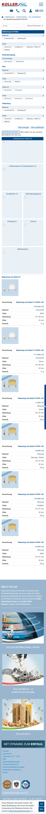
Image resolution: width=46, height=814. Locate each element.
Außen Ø (5, 87)
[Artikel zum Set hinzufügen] (41, 298)
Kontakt (6, 751)
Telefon (18, 12)
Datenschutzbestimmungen (19, 811)
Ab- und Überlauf (35, 17)
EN (41, 10)
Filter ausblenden (37, 128)
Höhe (4, 96)
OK (41, 804)
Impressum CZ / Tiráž (11, 756)
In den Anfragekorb (9, 132)
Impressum (7, 754)
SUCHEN (24, 12)
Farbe (4, 44)
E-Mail (12, 12)
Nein (41, 809)
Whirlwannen (10, 17)
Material (5, 36)
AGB (4, 759)
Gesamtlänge (7, 59)
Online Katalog (22, 17)
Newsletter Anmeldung (11, 770)
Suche (5, 772)
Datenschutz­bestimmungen (13, 767)
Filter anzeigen (23, 128)
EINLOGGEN (31, 12)
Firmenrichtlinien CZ (11, 764)
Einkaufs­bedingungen (11, 762)
